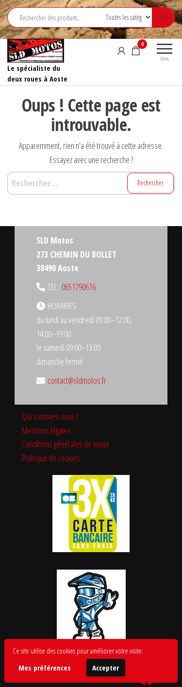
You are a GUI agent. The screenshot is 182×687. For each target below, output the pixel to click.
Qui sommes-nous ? (50, 416)
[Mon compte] (121, 50)
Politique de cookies (51, 458)
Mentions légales (46, 430)
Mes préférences (44, 667)
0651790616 (79, 287)
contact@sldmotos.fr (77, 380)
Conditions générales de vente (65, 444)
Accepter (105, 667)
